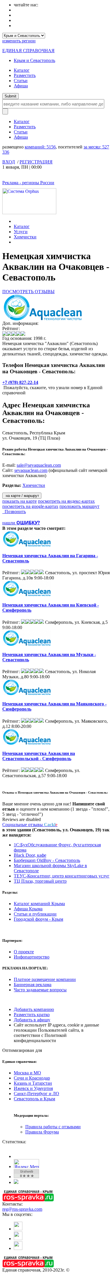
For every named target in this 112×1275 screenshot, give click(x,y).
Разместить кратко (32, 1014)
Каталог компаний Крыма (39, 903)
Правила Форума (42, 1131)
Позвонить (14, 511)
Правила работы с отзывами (53, 1126)
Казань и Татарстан (33, 1083)
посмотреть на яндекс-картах (66, 501)
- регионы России (28, 182)
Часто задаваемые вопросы (40, 989)
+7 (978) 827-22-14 (20, 382)
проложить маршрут (79, 506)
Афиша (21, 85)
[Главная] (15, 221)
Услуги (21, 231)
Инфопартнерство (31, 956)
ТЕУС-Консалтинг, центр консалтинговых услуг (61, 875)
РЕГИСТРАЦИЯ (36, 161)
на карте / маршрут (22, 496)
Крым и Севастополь (34, 60)
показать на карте (19, 501)
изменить (19, 40)
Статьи (21, 80)
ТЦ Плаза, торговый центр (40, 881)
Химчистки (25, 236)
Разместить (25, 75)
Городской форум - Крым (38, 919)
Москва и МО (27, 1072)
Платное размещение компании (45, 979)
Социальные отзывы (29, 824)
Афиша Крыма (28, 908)
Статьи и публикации (35, 913)
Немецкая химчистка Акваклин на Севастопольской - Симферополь (38, 756)
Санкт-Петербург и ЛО (36, 1093)
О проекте (24, 951)
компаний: (40, 146)
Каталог (22, 70)
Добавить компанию (34, 1009)
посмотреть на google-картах (30, 506)
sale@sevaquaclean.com (39, 465)
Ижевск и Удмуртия (33, 1088)
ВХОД (8, 161)
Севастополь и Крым (34, 1098)
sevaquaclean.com (30, 470)
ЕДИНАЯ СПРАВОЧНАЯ (28, 50)
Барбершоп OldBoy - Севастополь (47, 860)
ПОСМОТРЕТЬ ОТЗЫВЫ (28, 291)
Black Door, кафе (30, 855)
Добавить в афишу (32, 1019)
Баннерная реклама (32, 984)
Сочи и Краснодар (32, 1078)
